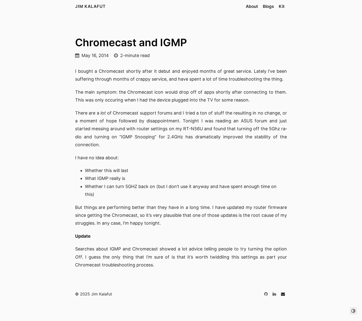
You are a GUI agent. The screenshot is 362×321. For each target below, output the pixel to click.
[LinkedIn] (275, 294)
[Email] (283, 294)
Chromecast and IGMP (131, 42)
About (252, 6)
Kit (281, 6)
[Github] (266, 294)
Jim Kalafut (90, 6)
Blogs (268, 6)
